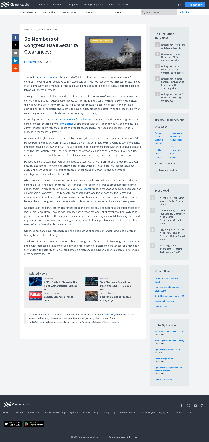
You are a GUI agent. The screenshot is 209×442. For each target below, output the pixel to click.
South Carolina (176, 150)
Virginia (173, 157)
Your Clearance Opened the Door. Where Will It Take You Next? (115, 286)
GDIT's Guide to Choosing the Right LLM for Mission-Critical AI (60, 286)
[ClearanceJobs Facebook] (181, 405)
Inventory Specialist (164, 358)
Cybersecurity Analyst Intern (167, 349)
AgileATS (74, 412)
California (159, 140)
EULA (189, 412)
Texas (172, 153)
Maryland (159, 157)
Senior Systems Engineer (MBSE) (169, 340)
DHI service (132, 437)
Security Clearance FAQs (54, 412)
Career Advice (48, 12)
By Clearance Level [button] (164, 170)
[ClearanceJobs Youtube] (195, 405)
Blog (96, 412)
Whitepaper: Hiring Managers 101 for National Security (170, 57)
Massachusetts (176, 133)
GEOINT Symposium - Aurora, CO (169, 296)
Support (19, 412)
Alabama (158, 133)
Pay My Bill (164, 412)
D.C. (156, 146)
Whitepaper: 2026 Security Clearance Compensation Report (172, 69)
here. (119, 321)
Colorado (159, 143)
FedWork (86, 412)
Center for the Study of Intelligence (70, 119)
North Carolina (176, 140)
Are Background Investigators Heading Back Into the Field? (171, 248)
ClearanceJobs (30, 29)
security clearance (49, 77)
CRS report (83, 188)
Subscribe (184, 12)
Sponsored (48, 278)
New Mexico (175, 136)
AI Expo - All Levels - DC (165, 301)
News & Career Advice (119, 4)
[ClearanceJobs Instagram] (202, 405)
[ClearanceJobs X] (188, 405)
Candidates (42, 4)
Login (179, 4)
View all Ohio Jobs (163, 379)
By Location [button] (161, 126)
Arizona (158, 136)
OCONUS (173, 143)
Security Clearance (27, 12)
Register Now (195, 4)
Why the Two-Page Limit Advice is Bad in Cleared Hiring (172, 201)
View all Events (161, 306)
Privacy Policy (109, 412)
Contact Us (178, 412)
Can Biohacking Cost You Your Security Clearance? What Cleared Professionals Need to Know (172, 217)
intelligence (66, 123)
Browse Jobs (33, 412)
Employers (74, 4)
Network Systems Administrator (169, 331)
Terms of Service (127, 412)
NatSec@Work (69, 12)
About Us (7, 412)
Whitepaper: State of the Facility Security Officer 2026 (172, 97)
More (116, 12)
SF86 (65, 155)
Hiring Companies (93, 4)
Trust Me (109, 314)
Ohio (172, 146)
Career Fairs (90, 12)
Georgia (158, 153)
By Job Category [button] (163, 163)
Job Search (58, 4)
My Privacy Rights (147, 412)
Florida (158, 150)
